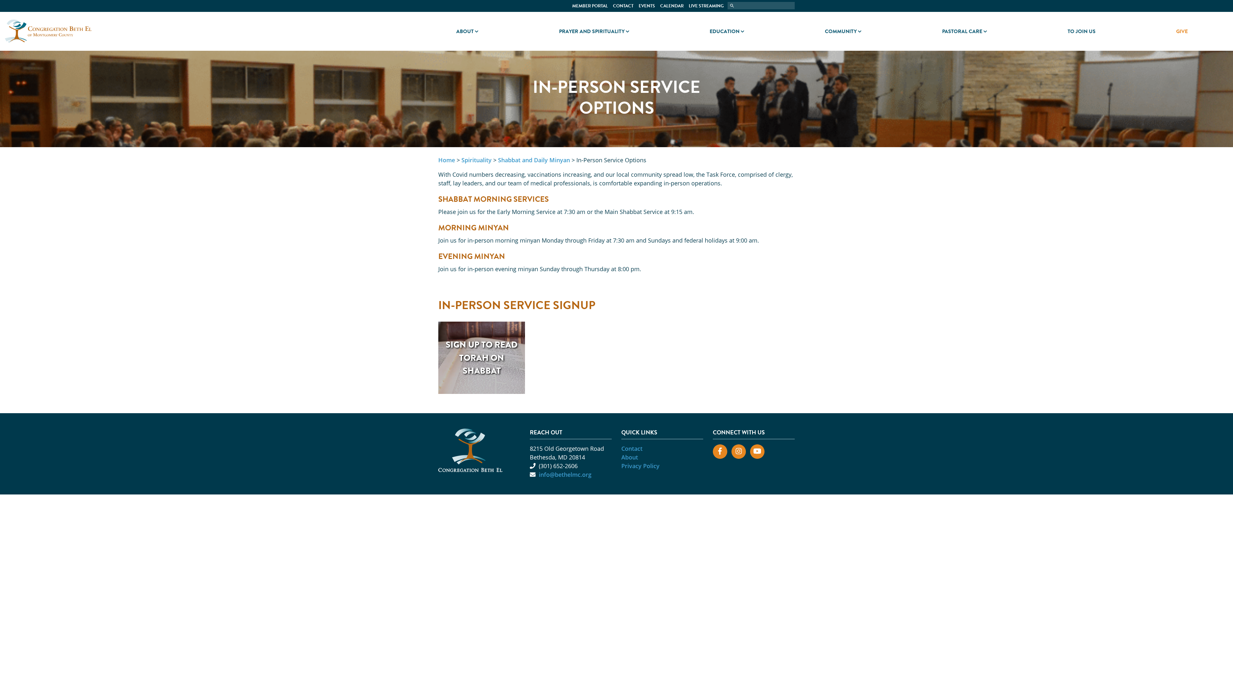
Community (841, 31)
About (465, 31)
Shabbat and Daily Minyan (534, 160)
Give (1182, 31)
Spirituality (476, 160)
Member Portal (590, 6)
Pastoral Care (962, 31)
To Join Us (1082, 31)
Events (647, 6)
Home (446, 160)
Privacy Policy (640, 466)
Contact (623, 6)
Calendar (672, 6)
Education (724, 31)
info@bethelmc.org (565, 474)
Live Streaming (706, 6)
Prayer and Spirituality (592, 31)
